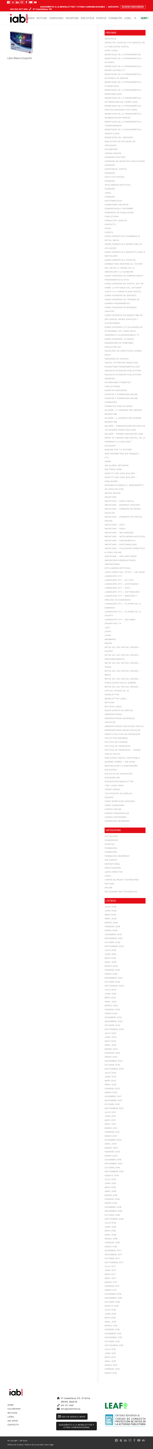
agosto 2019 (112, 1175)
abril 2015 (110, 1361)
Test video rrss (114, 785)
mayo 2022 (110, 1080)
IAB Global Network (117, 465)
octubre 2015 (112, 1341)
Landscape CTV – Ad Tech (119, 580)
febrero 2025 (112, 970)
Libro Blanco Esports (19, 58)
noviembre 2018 (113, 1211)
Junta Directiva (114, 872)
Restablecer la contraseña (121, 766)
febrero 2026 (112, 926)
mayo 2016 (110, 1317)
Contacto (110, 224)
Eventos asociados (116, 390)
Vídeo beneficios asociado (120, 801)
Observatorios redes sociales (122, 730)
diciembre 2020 (113, 1140)
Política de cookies (116, 742)
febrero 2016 (112, 1329)
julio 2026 (110, 906)
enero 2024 (111, 1013)
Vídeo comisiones (114, 805)
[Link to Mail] (35, 2)
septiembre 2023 (114, 1029)
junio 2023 (110, 1037)
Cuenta (109, 232)
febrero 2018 (112, 1242)
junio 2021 (110, 1116)
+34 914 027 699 (18, 9)
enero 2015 (111, 1373)
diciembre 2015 (113, 1333)
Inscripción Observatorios (120, 560)
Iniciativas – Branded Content (122, 505)
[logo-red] (19, 18)
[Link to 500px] (13, 2)
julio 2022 (110, 1072)
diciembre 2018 (113, 1207)
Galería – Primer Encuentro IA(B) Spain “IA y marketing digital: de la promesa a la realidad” (125, 438)
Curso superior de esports (120, 295)
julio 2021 (110, 1112)
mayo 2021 (110, 1120)
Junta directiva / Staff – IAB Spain (125, 572)
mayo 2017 (110, 1274)
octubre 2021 (112, 1104)
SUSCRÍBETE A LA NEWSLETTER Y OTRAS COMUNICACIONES (72, 7)
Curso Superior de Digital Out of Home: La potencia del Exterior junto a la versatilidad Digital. (124, 287)
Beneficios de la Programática (123, 54)
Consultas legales (116, 220)
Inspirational (112, 564)
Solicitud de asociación (118, 773)
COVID (108, 228)
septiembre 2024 (114, 986)
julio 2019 (110, 1179)
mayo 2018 (110, 1230)
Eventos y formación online (121, 394)
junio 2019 (110, 1183)
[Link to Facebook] (26, 2)
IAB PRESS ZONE (113, 469)
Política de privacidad (117, 746)
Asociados (110, 38)
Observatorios (113, 714)
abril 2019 (110, 1191)
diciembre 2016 (113, 1294)
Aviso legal (111, 50)
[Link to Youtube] (31, 2)
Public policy (112, 754)
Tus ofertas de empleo (118, 793)
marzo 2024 (111, 1005)
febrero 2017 (112, 1286)
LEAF (107, 627)
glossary (110, 445)
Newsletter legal (116, 698)
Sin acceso (111, 769)
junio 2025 (110, 954)
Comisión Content (115, 157)
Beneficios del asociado (119, 137)
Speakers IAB (112, 777)
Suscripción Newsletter (119, 781)
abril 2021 (110, 1124)
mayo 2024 (110, 997)
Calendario (111, 149)
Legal (108, 631)
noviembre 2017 (113, 1254)
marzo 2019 (111, 1195)
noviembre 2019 (113, 1163)
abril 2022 (110, 1084)
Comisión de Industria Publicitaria (125, 161)
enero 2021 (111, 1136)
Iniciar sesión (112, 493)
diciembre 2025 (113, 934)
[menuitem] (73, 7)
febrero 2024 (112, 1009)
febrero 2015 (112, 1369)
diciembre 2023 (113, 1017)
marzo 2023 (111, 1049)
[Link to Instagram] (22, 2)
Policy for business (116, 738)
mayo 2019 (110, 1187)
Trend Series (112, 789)
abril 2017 (110, 1278)
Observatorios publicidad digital (124, 726)
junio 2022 (110, 1076)
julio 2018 (110, 1223)
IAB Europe (111, 860)
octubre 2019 (112, 1167)
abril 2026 (111, 918)
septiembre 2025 (114, 946)
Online (108, 887)
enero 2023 (111, 1057)
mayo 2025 (110, 958)
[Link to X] (8, 2)
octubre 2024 (112, 982)
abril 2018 (110, 1235)
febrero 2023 (112, 1053)
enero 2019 (111, 1203)
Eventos (109, 844)
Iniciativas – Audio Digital (119, 501)
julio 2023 (110, 1033)
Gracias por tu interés (118, 449)
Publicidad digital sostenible (122, 758)
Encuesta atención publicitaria (123, 370)
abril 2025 (110, 962)
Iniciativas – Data (115, 524)
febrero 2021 (112, 1132)
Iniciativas (110, 497)
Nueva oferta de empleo (119, 710)
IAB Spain (12, 1421)
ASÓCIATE (113, 7)
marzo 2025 (111, 966)
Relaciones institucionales (121, 891)
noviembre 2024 (114, 978)
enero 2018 (111, 1246)
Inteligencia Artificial (118, 568)
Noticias (109, 702)
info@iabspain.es (70, 1409)
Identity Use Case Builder (120, 473)
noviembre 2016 (113, 1298)
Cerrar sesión (113, 153)
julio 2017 (110, 1266)
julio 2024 (110, 989)
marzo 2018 (111, 1238)
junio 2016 (110, 1314)
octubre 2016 (112, 1302)
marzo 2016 (111, 1325)
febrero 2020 (112, 1151)
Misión (108, 643)
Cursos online (113, 809)
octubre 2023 (112, 1025)
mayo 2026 (110, 914)
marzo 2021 (111, 1128)
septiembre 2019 (114, 1171)
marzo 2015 (111, 1365)
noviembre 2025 (114, 938)
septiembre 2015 (114, 1345)
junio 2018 (110, 1227)
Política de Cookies (15, 1445)
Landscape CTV (113, 576)
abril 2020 (111, 1144)
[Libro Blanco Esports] (21, 54)
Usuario (109, 797)
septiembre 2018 (114, 1219)
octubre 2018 (112, 1215)
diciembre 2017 (113, 1250)
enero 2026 (111, 930)
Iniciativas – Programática (120, 540)
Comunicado (111, 840)
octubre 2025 (112, 942)
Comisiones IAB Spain (116, 204)
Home (108, 461)
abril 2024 (110, 1001)
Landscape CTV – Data (117, 588)
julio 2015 (110, 1349)
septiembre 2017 (114, 1262)
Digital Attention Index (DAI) (121, 362)
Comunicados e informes (119, 208)
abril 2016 (110, 1321)
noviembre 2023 (114, 1021)
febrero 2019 (112, 1199)
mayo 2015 (110, 1357)
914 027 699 (67, 1405)
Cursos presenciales (117, 813)
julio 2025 (110, 950)
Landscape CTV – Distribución (122, 592)
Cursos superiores (115, 817)
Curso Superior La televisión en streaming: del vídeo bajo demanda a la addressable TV (123, 331)
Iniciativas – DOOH (115, 528)
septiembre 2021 (114, 1108)
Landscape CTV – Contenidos (121, 584)
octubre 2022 (112, 1065)
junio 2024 (110, 993)
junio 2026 (111, 910)
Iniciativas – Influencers (119, 532)
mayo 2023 (110, 1041)
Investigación (113, 868)
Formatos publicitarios (118, 406)
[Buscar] (135, 18)
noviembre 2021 (113, 1100)
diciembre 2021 (113, 1096)
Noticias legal (113, 706)
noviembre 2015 (113, 1337)
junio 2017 (110, 1270)
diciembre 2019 (113, 1159)
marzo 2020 (111, 1148)
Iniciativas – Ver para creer (121, 556)
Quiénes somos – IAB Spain (120, 761)
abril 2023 (110, 1045)
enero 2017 (111, 1290)
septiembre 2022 (114, 1069)
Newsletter (112, 694)
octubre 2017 (112, 1258)
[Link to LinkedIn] (17, 2)
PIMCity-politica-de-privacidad (122, 734)
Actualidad (111, 836)
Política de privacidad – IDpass (123, 750)
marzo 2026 (111, 922)
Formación (111, 402)
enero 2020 (111, 1156)
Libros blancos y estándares (122, 879)
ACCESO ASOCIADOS (133, 7)
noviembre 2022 (114, 1061)
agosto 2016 (112, 1306)
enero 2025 (111, 974)
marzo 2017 (111, 1282)
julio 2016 (110, 1309)
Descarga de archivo (117, 358)
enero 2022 (111, 1092)
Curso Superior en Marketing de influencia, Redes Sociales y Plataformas (124, 319)
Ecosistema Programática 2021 (122, 366)
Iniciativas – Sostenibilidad (121, 544)
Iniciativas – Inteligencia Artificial (125, 536)
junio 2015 (110, 1353)
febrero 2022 (112, 1088)
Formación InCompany (117, 821)
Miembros (110, 639)
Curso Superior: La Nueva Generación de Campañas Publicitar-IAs (119, 343)
